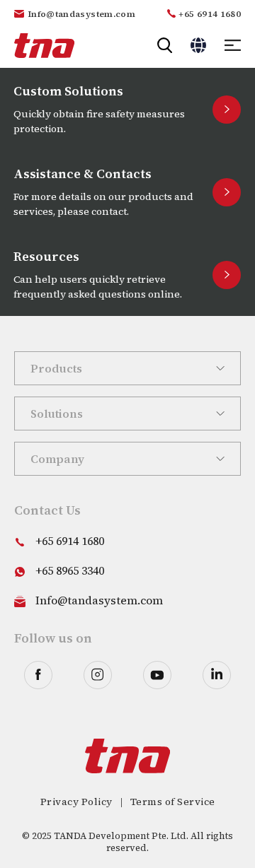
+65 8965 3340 (69, 570)
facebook (38, 675)
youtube (157, 675)
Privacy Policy (76, 801)
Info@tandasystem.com (81, 14)
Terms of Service (172, 801)
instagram (98, 675)
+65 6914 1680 (209, 14)
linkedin (217, 675)
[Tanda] (44, 45)
